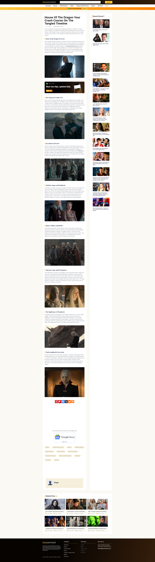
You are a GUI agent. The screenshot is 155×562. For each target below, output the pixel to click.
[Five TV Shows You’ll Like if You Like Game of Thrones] (55, 504)
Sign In (108, 2)
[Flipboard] (59, 401)
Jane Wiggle (48, 26)
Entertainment (64, 5)
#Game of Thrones (60, 451)
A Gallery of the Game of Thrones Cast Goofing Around (59, 528)
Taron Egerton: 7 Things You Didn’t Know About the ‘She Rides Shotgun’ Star (101, 90)
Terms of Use (84, 548)
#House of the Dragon (72, 451)
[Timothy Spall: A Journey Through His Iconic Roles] (76, 504)
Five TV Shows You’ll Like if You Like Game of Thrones (58, 511)
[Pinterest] (56, 401)
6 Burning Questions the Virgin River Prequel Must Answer (80, 528)
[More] (72, 401)
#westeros (56, 459)
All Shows (100, 5)
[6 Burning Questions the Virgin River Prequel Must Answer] (76, 521)
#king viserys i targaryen (50, 455)
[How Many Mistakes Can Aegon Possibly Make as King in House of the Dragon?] (97, 521)
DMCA (82, 546)
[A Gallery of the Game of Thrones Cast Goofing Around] (55, 521)
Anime (72, 5)
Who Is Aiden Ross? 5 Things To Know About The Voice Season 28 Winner (101, 209)
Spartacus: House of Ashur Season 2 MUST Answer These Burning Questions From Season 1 (101, 179)
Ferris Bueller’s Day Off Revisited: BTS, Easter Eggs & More (100, 149)
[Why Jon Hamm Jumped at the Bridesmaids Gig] (97, 504)
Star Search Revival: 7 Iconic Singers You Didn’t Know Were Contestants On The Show (100, 119)
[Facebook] (62, 401)
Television (48, 5)
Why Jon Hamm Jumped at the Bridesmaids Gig (99, 511)
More (107, 5)
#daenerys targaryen (79, 447)
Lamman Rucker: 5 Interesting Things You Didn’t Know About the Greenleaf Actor (101, 74)
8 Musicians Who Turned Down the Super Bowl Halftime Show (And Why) (101, 163)
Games (93, 5)
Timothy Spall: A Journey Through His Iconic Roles (78, 511)
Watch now (85, 8)
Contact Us (83, 552)
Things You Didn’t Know (82, 5)
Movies (55, 5)
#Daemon (69, 447)
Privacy (82, 544)
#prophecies (77, 455)
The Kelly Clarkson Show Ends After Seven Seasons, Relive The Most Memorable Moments (100, 194)
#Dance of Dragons (49, 451)
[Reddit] (69, 401)
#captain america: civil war (58, 447)
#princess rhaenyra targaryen (65, 455)
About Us (83, 550)
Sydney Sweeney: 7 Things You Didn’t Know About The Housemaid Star (101, 134)
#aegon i (47, 447)
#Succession (48, 459)
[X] (66, 401)
